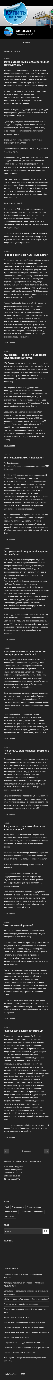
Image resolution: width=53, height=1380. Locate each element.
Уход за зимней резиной (18, 925)
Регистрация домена (14, 1169)
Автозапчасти (18, 1207)
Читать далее (9, 342)
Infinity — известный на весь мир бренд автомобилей (26, 1299)
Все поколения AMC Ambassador (23, 457)
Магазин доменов (12, 1175)
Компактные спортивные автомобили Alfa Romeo (24, 1322)
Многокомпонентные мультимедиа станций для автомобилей (24, 652)
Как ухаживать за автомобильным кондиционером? (24, 827)
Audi (7, 1207)
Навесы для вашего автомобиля (23, 1030)
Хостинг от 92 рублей (14, 1166)
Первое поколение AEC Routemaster (25, 254)
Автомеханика (11, 1211)
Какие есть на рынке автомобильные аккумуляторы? (26, 63)
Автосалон (25, 31)
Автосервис (10, 1216)
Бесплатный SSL (12, 1178)
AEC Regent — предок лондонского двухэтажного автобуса (24, 356)
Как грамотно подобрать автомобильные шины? (24, 1327)
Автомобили (25, 1211)
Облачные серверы (13, 1172)
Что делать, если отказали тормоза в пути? (26, 752)
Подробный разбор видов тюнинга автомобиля (24, 1342)
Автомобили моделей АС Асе (16, 1317)
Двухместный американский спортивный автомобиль (26, 1332)
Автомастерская (34, 1207)
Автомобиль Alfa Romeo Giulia (16, 1337)
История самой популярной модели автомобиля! (25, 552)
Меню (27, 42)
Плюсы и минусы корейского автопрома (21, 1304)
